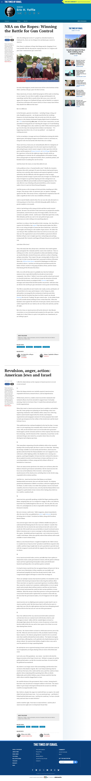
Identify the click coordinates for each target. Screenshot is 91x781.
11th (20, 121)
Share (7, 39)
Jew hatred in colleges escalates (27, 355)
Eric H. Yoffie (26, 10)
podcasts (14, 763)
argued (35, 225)
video (13, 765)
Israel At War (35, 726)
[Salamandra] (57, 777)
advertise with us (39, 756)
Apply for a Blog (82, 21)
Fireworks (46, 734)
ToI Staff (76, 55)
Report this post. (8, 61)
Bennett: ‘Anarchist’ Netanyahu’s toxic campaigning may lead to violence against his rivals (80, 62)
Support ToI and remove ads (83, 1)
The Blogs (20, 7)
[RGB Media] (46, 777)
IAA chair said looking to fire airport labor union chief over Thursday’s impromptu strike (81, 103)
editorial (48, 514)
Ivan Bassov (46, 356)
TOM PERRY (78, 85)
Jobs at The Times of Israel (41, 758)
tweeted (43, 280)
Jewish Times (15, 751)
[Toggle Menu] (2, 2)
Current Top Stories (76, 30)
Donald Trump (38, 347)
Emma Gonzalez (36, 151)
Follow (19, 13)
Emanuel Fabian (79, 96)
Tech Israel (15, 756)
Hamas (28, 726)
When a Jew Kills (25, 734)
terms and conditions (40, 749)
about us (38, 754)
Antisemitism (29, 347)
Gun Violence (46, 347)
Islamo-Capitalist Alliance (51, 354)
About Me (25, 21)
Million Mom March (28, 261)
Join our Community (71, 1)
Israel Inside (15, 754)
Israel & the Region (17, 749)
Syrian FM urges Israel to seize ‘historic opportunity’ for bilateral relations (81, 82)
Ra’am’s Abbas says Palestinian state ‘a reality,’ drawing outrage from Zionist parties (81, 73)
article (41, 514)
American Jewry (20, 347)
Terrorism (42, 726)
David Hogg (46, 151)
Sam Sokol (78, 76)
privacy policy (39, 751)
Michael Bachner (79, 66)
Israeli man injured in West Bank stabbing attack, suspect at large (75, 52)
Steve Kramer (24, 357)
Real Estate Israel (16, 758)
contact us (38, 760)
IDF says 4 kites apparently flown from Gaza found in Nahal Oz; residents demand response (80, 92)
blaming (19, 297)
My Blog (18, 21)
